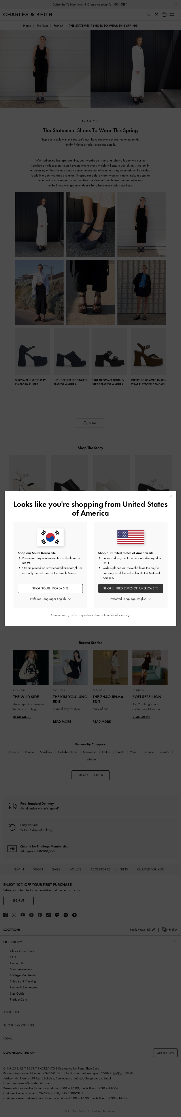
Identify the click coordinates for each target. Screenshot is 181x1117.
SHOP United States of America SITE (130, 588)
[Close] (171, 496)
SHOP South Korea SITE (50, 588)
